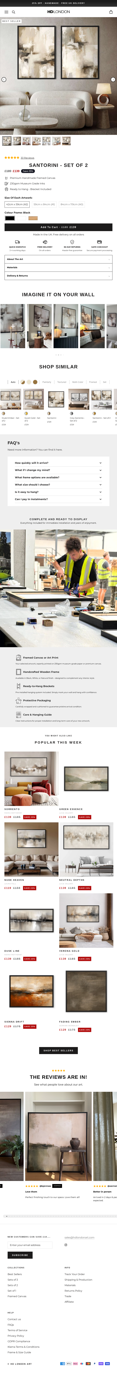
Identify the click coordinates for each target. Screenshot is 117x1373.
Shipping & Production (78, 1279)
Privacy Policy (16, 1335)
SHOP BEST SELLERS (58, 1050)
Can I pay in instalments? (31, 499)
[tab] (6, 1216)
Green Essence (71, 809)
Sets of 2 (13, 1285)
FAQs (11, 1324)
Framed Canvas (17, 1296)
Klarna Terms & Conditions (23, 1346)
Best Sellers (15, 1274)
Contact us (14, 1319)
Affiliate (69, 1301)
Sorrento (12, 809)
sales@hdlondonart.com (79, 1237)
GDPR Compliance (19, 1341)
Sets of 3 (13, 1279)
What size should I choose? (32, 484)
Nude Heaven (14, 880)
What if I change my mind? (32, 470)
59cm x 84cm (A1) (44, 204)
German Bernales (69, 1026)
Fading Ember (70, 1022)
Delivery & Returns (17, 275)
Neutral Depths (72, 880)
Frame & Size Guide (19, 1352)
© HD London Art (20, 1364)
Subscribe (20, 1255)
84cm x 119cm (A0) (72, 204)
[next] (113, 79)
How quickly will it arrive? (31, 462)
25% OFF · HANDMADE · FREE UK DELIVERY (58, 3)
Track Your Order (75, 1274)
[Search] (13, 11)
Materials (12, 267)
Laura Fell (10, 884)
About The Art (15, 259)
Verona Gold (69, 951)
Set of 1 (12, 1290)
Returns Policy (73, 1290)
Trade (68, 1296)
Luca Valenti (66, 813)
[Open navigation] (6, 12)
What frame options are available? (37, 477)
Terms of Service (17, 1330)
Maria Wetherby (13, 813)
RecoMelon (54, 376)
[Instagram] (66, 1245)
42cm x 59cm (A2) (17, 204)
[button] (28, 326)
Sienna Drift (14, 1022)
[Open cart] (111, 12)
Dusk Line (12, 951)
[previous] (4, 79)
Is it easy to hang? (26, 492)
